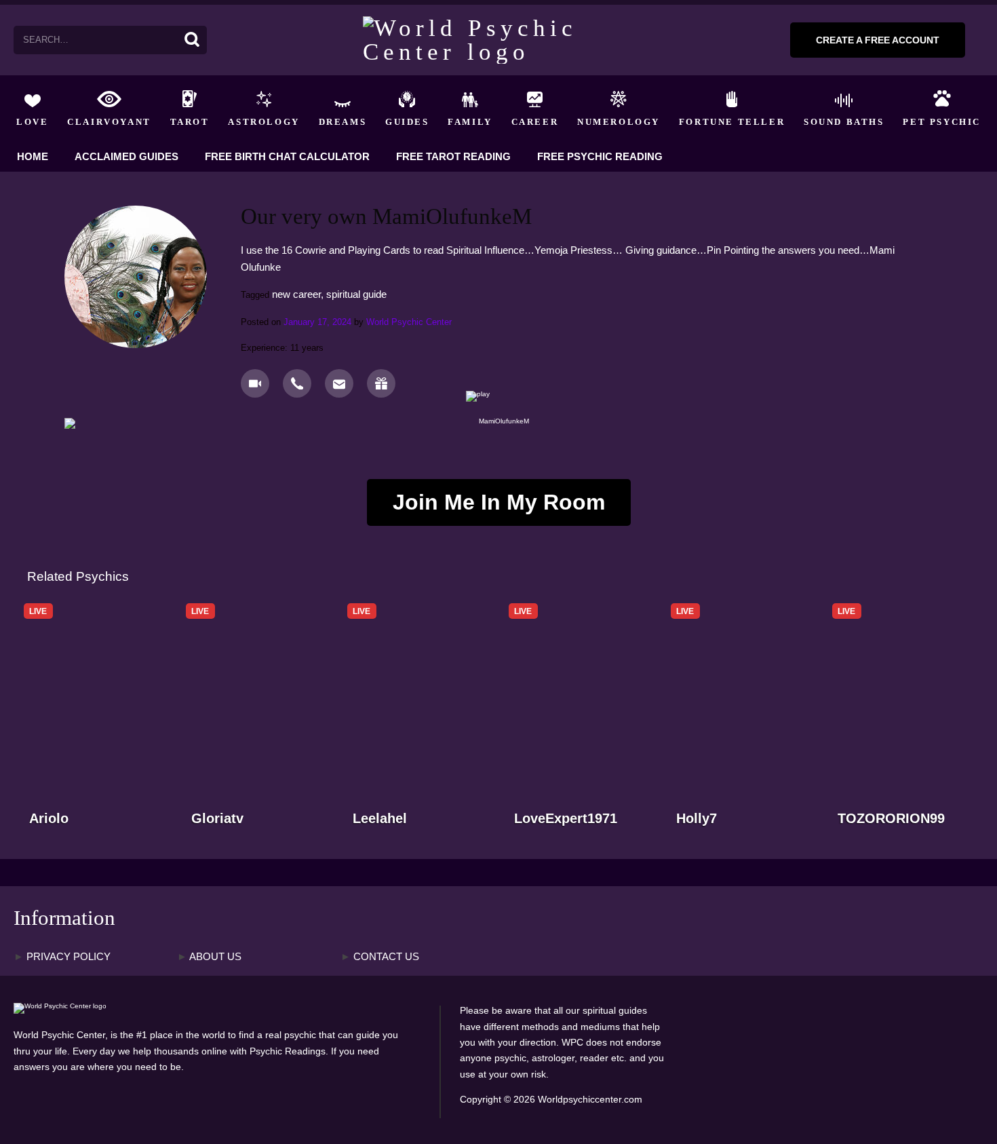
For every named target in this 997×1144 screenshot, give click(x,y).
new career (296, 294)
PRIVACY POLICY (62, 956)
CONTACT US (379, 956)
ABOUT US (209, 956)
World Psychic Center (409, 322)
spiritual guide (356, 294)
